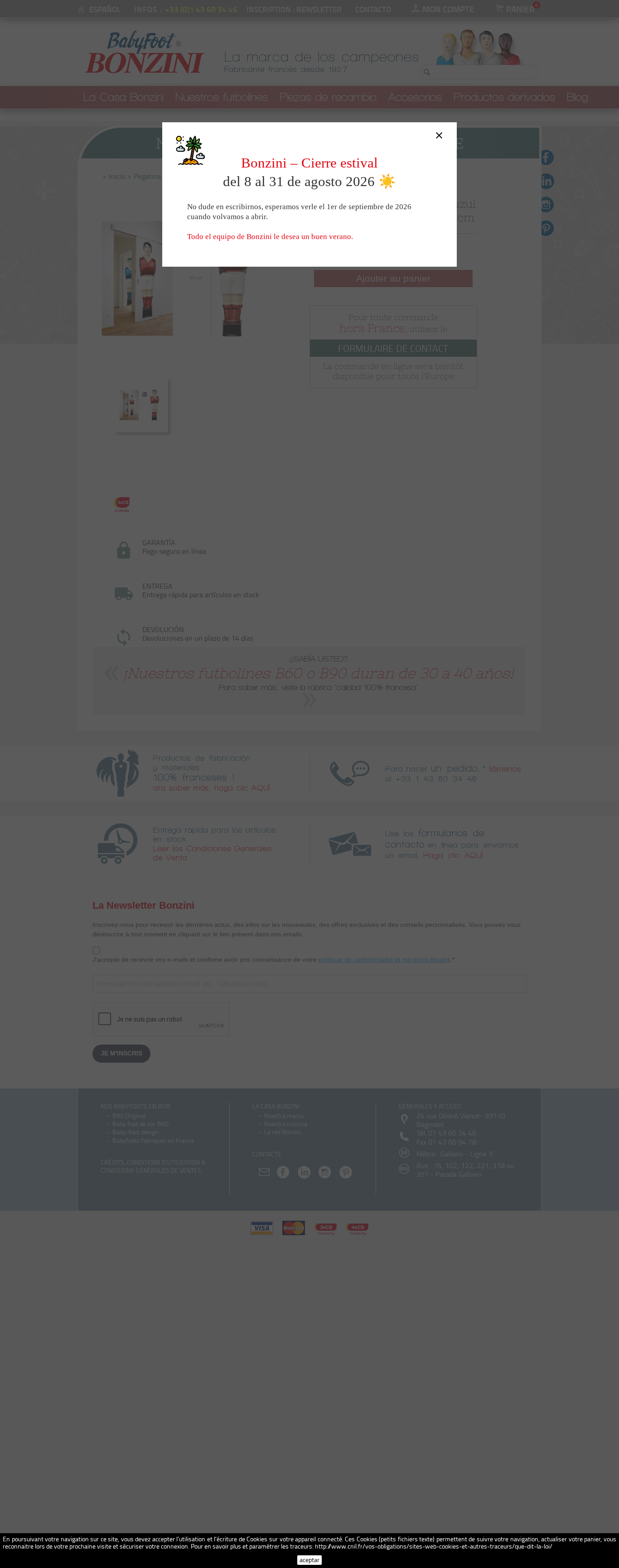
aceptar (309, 1559)
